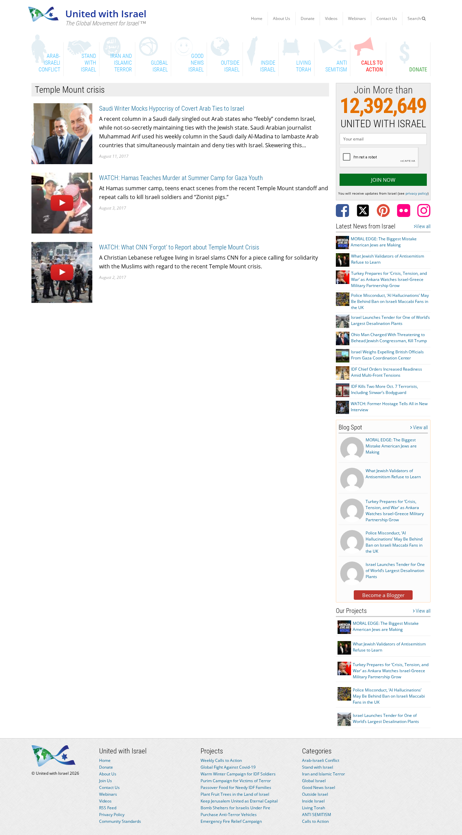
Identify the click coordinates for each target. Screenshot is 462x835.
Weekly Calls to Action (221, 760)
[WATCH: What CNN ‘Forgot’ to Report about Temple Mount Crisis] (61, 272)
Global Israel (314, 781)
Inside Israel (313, 801)
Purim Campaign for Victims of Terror (236, 781)
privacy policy (417, 193)
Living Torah (313, 808)
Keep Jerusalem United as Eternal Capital (239, 801)
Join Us (105, 781)
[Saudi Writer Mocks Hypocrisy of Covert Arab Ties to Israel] (61, 133)
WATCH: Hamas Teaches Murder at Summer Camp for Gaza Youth (181, 178)
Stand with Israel (317, 767)
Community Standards (120, 821)
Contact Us (386, 18)
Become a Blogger (383, 595)
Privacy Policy (111, 814)
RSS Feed (107, 808)
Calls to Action (315, 821)
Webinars (357, 18)
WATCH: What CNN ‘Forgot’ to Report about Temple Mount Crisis (179, 247)
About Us (281, 18)
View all (423, 226)
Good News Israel (318, 787)
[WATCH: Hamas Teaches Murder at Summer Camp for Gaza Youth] (61, 202)
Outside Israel (315, 794)
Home (256, 18)
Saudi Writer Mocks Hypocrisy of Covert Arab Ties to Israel (171, 108)
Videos (331, 18)
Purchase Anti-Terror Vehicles (229, 814)
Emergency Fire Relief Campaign (231, 821)
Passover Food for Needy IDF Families (236, 787)
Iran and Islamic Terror (323, 774)
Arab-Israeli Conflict (320, 760)
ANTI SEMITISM (316, 814)
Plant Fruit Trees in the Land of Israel (235, 794)
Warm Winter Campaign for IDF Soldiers (238, 774)
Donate (308, 18)
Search (415, 18)
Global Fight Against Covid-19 (228, 767)
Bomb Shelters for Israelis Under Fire (235, 808)
